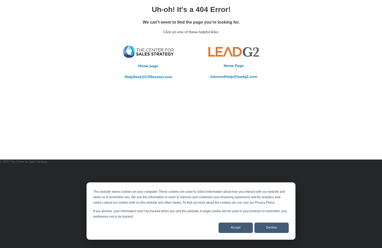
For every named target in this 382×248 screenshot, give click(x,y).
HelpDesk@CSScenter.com (148, 77)
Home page (148, 66)
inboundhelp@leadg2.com (233, 76)
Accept (235, 227)
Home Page (234, 66)
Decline (271, 227)
